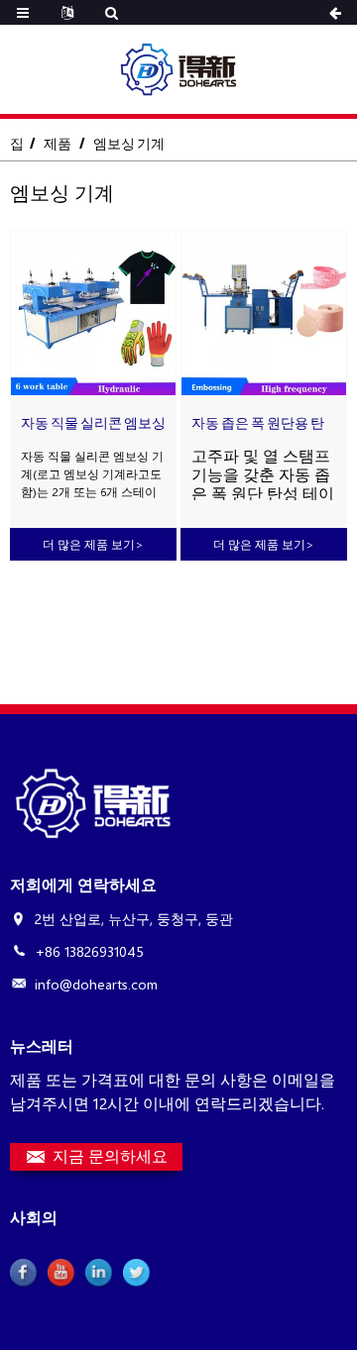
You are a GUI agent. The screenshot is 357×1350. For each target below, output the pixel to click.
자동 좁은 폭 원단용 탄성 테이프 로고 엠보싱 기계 (257, 423)
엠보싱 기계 (129, 143)
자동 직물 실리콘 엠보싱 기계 (93, 423)
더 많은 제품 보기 (93, 544)
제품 (57, 143)
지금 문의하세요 (110, 1155)
